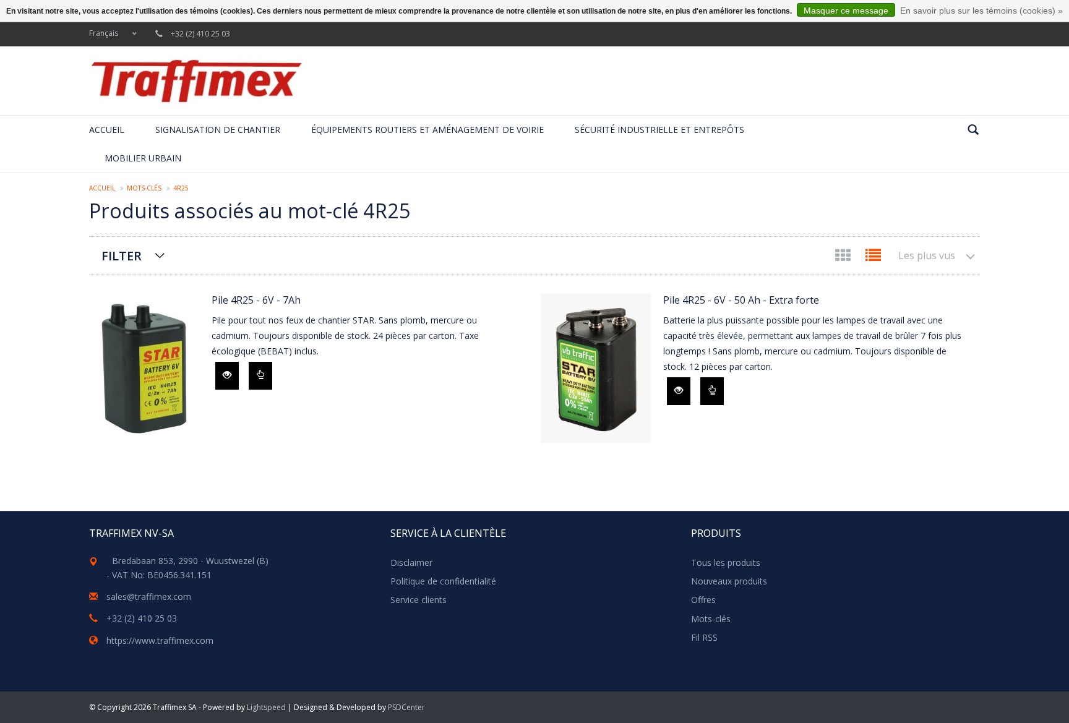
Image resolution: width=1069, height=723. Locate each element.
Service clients (418, 599)
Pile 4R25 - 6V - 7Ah (256, 300)
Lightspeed (266, 707)
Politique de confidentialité (443, 581)
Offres (703, 599)
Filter (121, 255)
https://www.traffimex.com (159, 640)
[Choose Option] (260, 376)
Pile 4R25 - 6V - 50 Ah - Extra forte (741, 300)
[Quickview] (227, 376)
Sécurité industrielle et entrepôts (659, 129)
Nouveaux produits (729, 581)
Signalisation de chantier (217, 129)
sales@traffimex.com (148, 596)
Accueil (106, 129)
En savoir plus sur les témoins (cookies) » (981, 10)
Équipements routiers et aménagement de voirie (427, 129)
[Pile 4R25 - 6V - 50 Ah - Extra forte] (596, 368)
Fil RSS (704, 637)
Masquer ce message (846, 10)
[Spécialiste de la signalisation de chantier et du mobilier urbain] (196, 81)
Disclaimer (411, 562)
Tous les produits (725, 562)
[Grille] (844, 257)
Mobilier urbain (143, 158)
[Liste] (873, 257)
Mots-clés (144, 188)
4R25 (181, 188)
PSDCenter (406, 707)
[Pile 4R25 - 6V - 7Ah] (144, 368)
